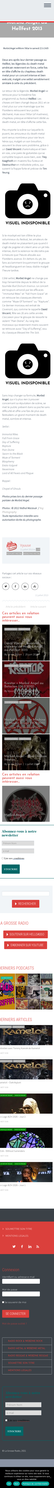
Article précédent (15, 606)
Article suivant (38, 606)
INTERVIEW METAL (11, 629)
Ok (9, 1484)
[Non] (50, 1477)
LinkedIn (25, 586)
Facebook (15, 586)
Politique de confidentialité (35, 1484)
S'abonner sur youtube (27, 945)
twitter (14, 1246)
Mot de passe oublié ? (14, 1323)
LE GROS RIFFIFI (7, 978)
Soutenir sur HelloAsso (27, 934)
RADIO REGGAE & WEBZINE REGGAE (28, 1356)
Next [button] (50, 993)
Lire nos (14, 858)
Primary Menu (47, 5)
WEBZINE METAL (31, 553)
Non (16, 1484)
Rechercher (27, 903)
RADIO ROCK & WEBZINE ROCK (25, 1341)
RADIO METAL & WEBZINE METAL (26, 1348)
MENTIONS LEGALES (16, 1235)
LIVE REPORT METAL (11, 666)
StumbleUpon (34, 586)
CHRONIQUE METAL (11, 739)
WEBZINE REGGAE (20, 1095)
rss (38, 1246)
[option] (26, 697)
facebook (22, 1246)
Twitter (5, 586)
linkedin (30, 1246)
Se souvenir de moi (15, 1302)
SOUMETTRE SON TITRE (18, 1228)
